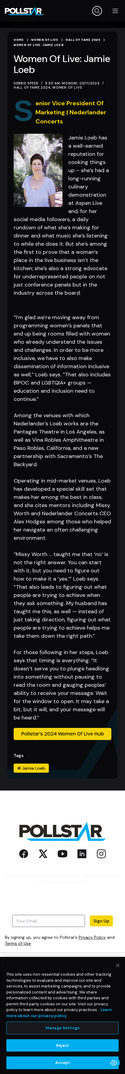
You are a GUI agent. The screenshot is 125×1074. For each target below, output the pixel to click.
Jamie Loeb (31, 768)
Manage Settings (62, 1027)
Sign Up (101, 921)
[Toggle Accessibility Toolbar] (113, 1062)
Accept (62, 1062)
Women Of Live (67, 87)
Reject (62, 1045)
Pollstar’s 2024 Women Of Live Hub (62, 734)
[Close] (117, 965)
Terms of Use (18, 943)
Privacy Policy (92, 937)
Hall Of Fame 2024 (32, 87)
